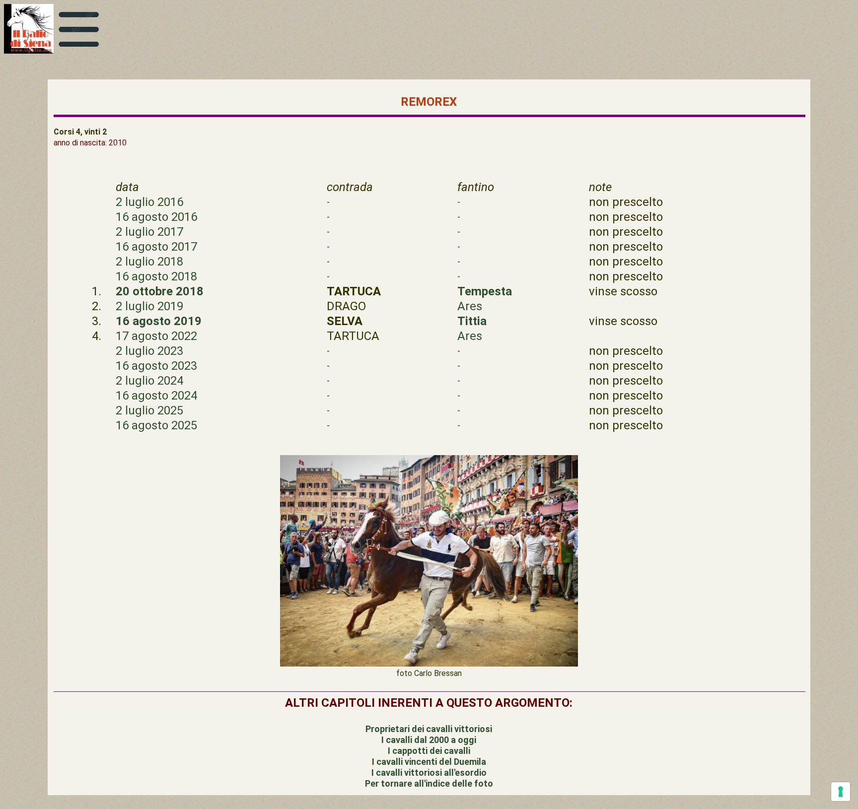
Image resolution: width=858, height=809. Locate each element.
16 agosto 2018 (156, 276)
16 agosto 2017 (156, 247)
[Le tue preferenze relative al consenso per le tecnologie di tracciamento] (840, 791)
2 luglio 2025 (149, 410)
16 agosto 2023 (156, 366)
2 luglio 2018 (149, 262)
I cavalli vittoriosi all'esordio (429, 772)
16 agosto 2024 (156, 396)
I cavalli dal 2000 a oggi (428, 740)
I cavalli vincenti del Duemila (429, 761)
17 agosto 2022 (156, 336)
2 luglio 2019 (149, 306)
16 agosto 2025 (156, 425)
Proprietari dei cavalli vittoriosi (428, 729)
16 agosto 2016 (156, 217)
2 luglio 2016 (149, 202)
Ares (469, 306)
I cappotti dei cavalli (429, 750)
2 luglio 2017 (149, 232)
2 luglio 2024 (149, 381)
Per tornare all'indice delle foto (429, 783)
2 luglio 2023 (149, 351)
